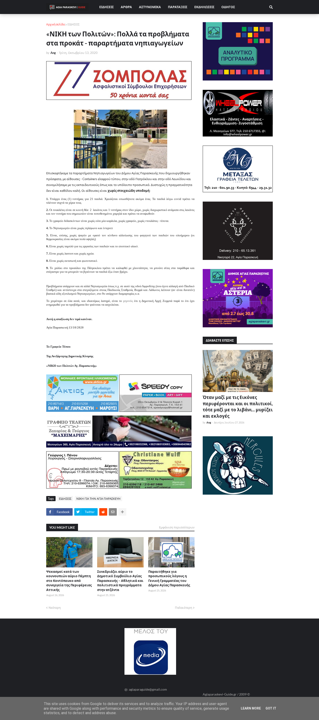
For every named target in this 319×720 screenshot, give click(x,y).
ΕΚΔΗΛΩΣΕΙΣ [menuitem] (204, 7)
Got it (271, 708)
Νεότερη (55, 607)
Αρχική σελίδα (55, 24)
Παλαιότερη (183, 607)
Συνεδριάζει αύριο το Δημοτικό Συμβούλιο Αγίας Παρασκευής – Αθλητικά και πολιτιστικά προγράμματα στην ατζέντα (120, 581)
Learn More (251, 708)
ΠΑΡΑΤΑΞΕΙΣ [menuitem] (177, 7)
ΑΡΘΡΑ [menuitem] (126, 7)
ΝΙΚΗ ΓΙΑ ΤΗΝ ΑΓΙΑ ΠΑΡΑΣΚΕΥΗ (98, 498)
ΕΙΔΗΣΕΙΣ (73, 24)
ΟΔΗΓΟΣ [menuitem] (228, 7)
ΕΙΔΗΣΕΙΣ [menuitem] (106, 7)
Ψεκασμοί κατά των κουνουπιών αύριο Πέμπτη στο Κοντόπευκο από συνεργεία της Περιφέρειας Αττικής (69, 581)
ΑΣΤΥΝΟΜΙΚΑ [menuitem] (150, 7)
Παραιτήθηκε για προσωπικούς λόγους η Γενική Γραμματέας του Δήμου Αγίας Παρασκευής (169, 578)
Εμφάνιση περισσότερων (177, 527)
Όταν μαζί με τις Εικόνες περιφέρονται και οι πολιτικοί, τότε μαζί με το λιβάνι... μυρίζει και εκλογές (238, 407)
